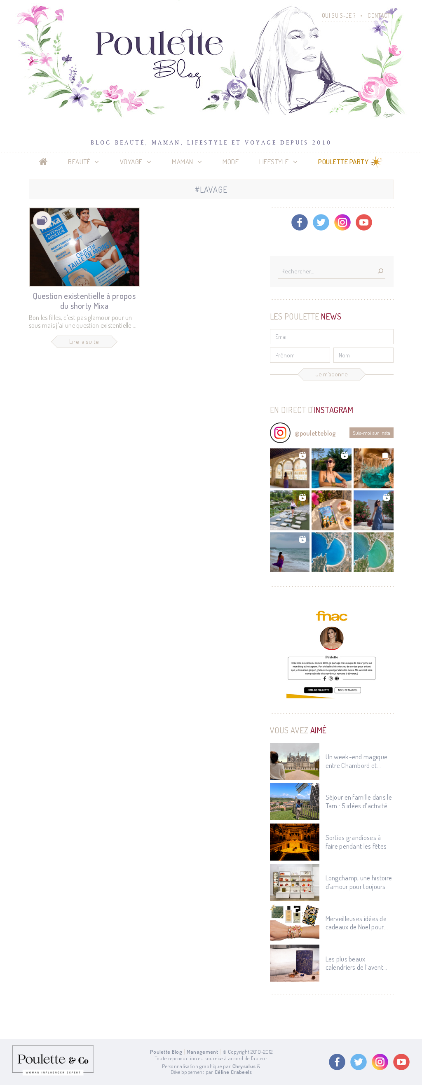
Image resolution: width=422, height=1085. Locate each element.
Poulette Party (343, 161)
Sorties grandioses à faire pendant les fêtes (356, 841)
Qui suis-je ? (338, 15)
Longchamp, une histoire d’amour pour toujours (359, 882)
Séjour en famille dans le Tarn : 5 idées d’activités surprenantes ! (359, 801)
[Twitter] (321, 222)
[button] (290, 468)
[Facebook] (299, 222)
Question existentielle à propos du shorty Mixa (84, 300)
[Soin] (42, 220)
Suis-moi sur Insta (371, 432)
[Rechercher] (380, 271)
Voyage (131, 161)
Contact (379, 15)
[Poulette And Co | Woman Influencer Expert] (53, 1073)
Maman (182, 161)
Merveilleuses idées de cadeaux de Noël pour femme (356, 923)
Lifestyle (274, 161)
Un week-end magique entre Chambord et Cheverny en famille (357, 761)
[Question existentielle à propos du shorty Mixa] (84, 247)
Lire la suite (84, 341)
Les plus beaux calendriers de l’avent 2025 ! (355, 963)
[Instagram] (342, 222)
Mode (231, 161)
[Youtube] (364, 222)
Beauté (79, 161)
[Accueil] (43, 162)
